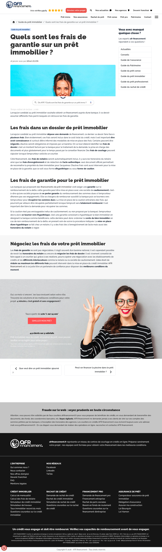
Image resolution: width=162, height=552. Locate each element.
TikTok (49, 474)
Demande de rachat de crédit (60, 495)
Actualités (126, 49)
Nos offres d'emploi (19, 474)
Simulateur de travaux (21, 505)
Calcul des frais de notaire (22, 499)
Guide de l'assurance (131, 60)
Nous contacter (17, 470)
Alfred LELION (32, 61)
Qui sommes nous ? (19, 467)
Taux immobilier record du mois (25, 508)
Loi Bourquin (125, 508)
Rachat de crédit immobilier (59, 499)
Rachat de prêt (97, 17)
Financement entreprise (94, 499)
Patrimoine (136, 17)
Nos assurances (80, 17)
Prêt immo (65, 17)
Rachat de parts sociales (94, 502)
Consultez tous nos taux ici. (26, 346)
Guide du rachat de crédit (133, 87)
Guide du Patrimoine (131, 65)
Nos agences (121, 10)
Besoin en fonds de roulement (97, 505)
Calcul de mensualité (20, 495)
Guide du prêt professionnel (134, 82)
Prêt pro (124, 17)
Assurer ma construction (130, 505)
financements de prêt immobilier (56, 187)
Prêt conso (112, 17)
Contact (147, 17)
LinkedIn (50, 470)
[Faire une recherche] (90, 10)
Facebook (51, 467)
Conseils (125, 55)
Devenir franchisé (141, 10)
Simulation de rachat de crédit (60, 502)
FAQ (12, 480)
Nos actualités (102, 10)
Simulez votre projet (76, 10)
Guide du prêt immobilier (30, 22)
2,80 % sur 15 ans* (49, 314)
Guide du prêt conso (131, 71)
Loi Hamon (124, 511)
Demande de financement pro (96, 495)
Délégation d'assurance (130, 502)
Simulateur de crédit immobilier (25, 502)
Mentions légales (18, 483)
